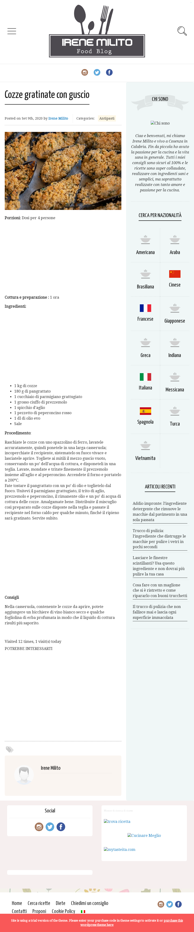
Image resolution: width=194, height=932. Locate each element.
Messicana (175, 390)
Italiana (145, 388)
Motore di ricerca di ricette (118, 810)
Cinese (175, 285)
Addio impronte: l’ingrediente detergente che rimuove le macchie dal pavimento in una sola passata (160, 511)
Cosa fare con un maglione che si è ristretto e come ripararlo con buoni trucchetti (160, 590)
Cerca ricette (39, 903)
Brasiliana (145, 287)
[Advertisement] (63, 258)
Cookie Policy (63, 911)
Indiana (174, 355)
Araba (175, 252)
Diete (60, 903)
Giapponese (174, 321)
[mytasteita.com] (119, 849)
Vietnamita (145, 458)
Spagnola (145, 422)
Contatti (19, 911)
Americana (145, 252)
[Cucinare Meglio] (144, 835)
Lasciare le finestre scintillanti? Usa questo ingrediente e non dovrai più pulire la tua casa (159, 566)
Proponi (39, 911)
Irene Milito (58, 118)
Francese (145, 319)
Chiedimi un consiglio (89, 903)
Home (17, 903)
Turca (175, 424)
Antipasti (107, 118)
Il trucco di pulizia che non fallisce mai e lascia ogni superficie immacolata (157, 612)
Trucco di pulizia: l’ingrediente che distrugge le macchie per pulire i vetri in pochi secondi (159, 539)
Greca (145, 355)
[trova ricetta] (117, 821)
